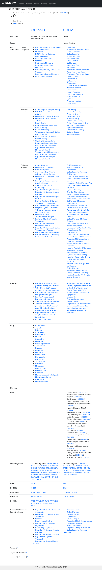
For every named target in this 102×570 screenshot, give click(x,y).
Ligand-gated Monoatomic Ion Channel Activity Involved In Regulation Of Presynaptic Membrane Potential (46, 146)
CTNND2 (87, 468)
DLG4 (49, 466)
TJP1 (33, 479)
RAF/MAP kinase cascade (44, 297)
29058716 (81, 392)
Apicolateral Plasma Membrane (78, 74)
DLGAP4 (54, 466)
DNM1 (33, 468)
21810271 (87, 457)
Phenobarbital (40, 357)
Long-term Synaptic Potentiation (46, 207)
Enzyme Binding (73, 118)
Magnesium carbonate (43, 377)
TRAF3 (38, 479)
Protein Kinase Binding (75, 121)
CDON (85, 466)
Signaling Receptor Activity (45, 141)
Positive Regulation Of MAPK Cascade (77, 215)
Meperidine (39, 341)
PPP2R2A (35, 474)
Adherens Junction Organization (78, 210)
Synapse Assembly (74, 190)
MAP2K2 (34, 472)
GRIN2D (38, 29)
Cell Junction (71, 81)
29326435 (86, 412)
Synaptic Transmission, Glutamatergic (43, 186)
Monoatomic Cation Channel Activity (45, 119)
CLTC (33, 466)
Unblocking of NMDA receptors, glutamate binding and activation (47, 284)
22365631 (70, 448)
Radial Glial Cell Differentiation (78, 234)
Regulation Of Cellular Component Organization (47, 511)
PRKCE (48, 474)
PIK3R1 (87, 472)
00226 (65, 488)
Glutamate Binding (42, 129)
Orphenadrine (40, 354)
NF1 (46, 472)
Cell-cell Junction (73, 54)
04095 (33, 488)
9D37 (38, 503)
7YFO (47, 501)
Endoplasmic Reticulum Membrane (47, 47)
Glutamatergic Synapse (43, 76)
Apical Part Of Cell (73, 96)
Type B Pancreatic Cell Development (75, 168)
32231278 (82, 432)
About (21, 3)
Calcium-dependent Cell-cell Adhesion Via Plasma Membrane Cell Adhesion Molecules (79, 198)
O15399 (34, 496)
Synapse (38, 60)
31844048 (70, 410)
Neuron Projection (73, 92)
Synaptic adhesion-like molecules (47, 301)
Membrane (39, 51)
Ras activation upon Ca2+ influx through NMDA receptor (46, 293)
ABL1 (49, 463)
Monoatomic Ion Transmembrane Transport (47, 177)
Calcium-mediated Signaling (45, 174)
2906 (33, 483)
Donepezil (38, 348)
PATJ (51, 472)
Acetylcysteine (40, 368)
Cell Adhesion (72, 174)
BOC (70, 466)
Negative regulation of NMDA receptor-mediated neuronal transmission (45, 314)
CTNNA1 (73, 468)
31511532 (79, 455)
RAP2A (34, 477)
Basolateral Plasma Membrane (78, 69)
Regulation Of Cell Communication (79, 521)
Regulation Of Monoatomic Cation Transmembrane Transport (47, 229)
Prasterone (39, 363)
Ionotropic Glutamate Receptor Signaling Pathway (46, 182)
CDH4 (80, 466)
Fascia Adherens (73, 58)
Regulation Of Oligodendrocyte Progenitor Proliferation (78, 240)
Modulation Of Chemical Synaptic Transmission (47, 515)
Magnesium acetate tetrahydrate (47, 375)
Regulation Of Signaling (75, 523)
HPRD (15, 23)
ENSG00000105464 (38, 492)
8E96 (56, 501)
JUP (76, 472)
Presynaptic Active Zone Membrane (44, 66)
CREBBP (66, 468)
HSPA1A (39, 470)
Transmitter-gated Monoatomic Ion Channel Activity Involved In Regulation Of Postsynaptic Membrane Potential (47, 155)
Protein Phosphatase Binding (77, 123)
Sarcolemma (71, 90)
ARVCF (65, 466)
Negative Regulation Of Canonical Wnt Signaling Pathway (79, 249)
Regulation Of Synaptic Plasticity (47, 190)
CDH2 (68, 29)
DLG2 (45, 466)
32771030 (70, 444)
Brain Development (42, 169)
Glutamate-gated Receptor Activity (47, 109)
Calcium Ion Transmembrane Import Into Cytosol (45, 211)
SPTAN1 (48, 477)
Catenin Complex (73, 76)
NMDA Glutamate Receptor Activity (45, 113)
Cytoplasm (71, 47)
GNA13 (82, 470)
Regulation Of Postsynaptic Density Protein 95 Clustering (77, 271)
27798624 (84, 439)
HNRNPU (54, 468)
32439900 (79, 430)
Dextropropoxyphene (42, 343)
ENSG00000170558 (70, 492)
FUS (43, 468)
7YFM (42, 501)
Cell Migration (72, 203)
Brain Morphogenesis (74, 225)
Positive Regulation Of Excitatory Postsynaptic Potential (47, 235)
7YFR (52, 501)
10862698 (64, 13)
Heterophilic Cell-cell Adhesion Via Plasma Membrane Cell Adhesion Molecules (79, 185)
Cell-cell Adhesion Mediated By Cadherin (78, 220)
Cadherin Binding (73, 132)
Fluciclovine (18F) (41, 381)
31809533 (82, 421)
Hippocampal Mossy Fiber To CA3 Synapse (47, 70)
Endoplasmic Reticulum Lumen (78, 49)
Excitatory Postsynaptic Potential (47, 205)
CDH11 (75, 466)
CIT (57, 463)
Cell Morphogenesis (74, 165)
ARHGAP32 (82, 463)
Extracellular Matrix (74, 87)
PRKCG (54, 474)
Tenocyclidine (40, 361)
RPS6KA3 (41, 477)
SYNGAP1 (55, 477)
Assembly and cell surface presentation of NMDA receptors (46, 304)
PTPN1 (70, 474)
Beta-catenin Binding (74, 116)
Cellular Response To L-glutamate (47, 232)
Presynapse (71, 103)
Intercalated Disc (73, 65)
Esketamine (39, 379)
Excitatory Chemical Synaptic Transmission (46, 220)
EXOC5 (65, 470)
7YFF (33, 501)
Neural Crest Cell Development (78, 194)
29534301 (70, 437)
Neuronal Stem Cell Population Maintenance (78, 264)
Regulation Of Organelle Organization (43, 537)
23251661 (86, 419)
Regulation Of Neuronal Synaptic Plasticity (47, 193)
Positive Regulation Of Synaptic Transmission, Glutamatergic (46, 202)
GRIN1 (48, 468)
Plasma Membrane (42, 49)
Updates (52, 3)
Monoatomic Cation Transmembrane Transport (44, 215)
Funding (44, 3)
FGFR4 (71, 470)
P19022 (71, 496)
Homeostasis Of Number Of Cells (79, 228)
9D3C (33, 505)
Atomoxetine (39, 332)
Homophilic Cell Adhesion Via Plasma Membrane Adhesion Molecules (77, 178)
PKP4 (65, 474)
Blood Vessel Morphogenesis (77, 223)
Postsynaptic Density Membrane (47, 74)
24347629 (70, 428)
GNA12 (77, 470)
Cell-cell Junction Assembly (77, 172)
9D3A (50, 503)
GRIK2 (88, 470)
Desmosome (71, 83)
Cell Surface (71, 63)
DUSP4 (39, 468)
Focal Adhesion (72, 60)
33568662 (80, 399)
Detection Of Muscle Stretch (77, 212)
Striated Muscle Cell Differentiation (74, 231)
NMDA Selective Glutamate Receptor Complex (45, 55)
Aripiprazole (39, 359)
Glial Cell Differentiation (75, 192)
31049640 (83, 450)
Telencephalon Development (77, 205)
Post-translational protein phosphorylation (76, 300)
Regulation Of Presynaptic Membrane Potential (44, 224)
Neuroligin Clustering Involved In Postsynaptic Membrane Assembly (78, 259)
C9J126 (65, 496)
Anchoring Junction (74, 101)
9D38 (42, 503)
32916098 (71, 405)
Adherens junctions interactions (78, 292)
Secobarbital (39, 339)
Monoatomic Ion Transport (44, 167)
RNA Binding (71, 109)
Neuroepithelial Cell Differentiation (79, 237)
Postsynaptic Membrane (44, 63)
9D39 (46, 503)
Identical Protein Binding (75, 125)
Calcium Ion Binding (74, 112)
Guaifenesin (39, 350)
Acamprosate (40, 346)
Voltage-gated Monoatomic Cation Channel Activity (47, 133)
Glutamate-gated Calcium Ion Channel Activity (45, 137)
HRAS (33, 470)
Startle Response (41, 165)
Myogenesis (71, 294)
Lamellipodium (72, 78)
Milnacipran (39, 366)
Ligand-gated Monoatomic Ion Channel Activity (46, 126)
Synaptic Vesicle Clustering (77, 254)
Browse (29, 3)
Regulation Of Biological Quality (46, 541)
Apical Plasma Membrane (76, 72)
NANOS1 (41, 472)
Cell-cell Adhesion (73, 268)
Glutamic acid (40, 325)
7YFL (38, 501)
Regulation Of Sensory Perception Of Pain (47, 197)
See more (36, 544)
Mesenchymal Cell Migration (77, 252)
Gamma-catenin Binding (75, 129)
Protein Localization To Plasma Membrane (78, 244)
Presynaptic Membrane (43, 58)
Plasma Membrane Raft (75, 94)
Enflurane (38, 330)
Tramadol (38, 328)
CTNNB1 (39, 466)
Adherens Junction (73, 56)
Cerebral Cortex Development (77, 207)
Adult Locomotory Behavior (45, 172)
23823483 (84, 417)
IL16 (44, 470)
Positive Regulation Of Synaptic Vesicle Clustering (78, 276)
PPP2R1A (56, 472)
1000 (64, 483)
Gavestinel (39, 372)
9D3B (55, 503)
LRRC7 (80, 472)
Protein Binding (40, 123)
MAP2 (52, 470)
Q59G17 (40, 496)
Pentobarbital (40, 334)
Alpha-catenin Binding (75, 127)
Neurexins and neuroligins (44, 299)
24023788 (86, 414)
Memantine (39, 352)
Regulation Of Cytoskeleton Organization (45, 524)
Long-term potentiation (43, 319)
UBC (75, 474)
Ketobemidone (40, 370)
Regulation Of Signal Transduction (79, 527)
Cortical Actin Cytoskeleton (77, 85)
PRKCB (42, 474)
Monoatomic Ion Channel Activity (47, 116)
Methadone (39, 337)
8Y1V (33, 503)
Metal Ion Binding (73, 134)
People (36, 3)
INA (48, 470)
